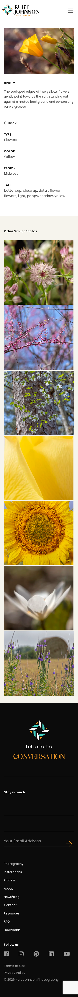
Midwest (11, 173)
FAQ (7, 921)
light (21, 195)
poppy (32, 195)
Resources (12, 913)
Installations (13, 872)
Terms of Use (14, 965)
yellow (59, 195)
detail (43, 190)
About (8, 888)
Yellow (9, 156)
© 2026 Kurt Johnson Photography (31, 979)
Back (11, 123)
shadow (46, 195)
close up (30, 190)
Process (10, 880)
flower (55, 190)
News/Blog (12, 897)
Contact (10, 905)
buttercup (12, 190)
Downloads (12, 930)
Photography (13, 864)
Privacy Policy (14, 972)
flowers (10, 195)
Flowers (10, 139)
